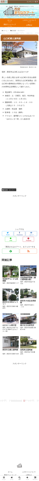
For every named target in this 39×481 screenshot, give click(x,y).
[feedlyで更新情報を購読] (10, 251)
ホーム (10, 472)
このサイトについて (29, 472)
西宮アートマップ (10, 475)
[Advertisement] (19, 211)
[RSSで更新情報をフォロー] (28, 251)
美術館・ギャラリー (10, 190)
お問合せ (29, 475)
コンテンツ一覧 (31, 1)
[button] (35, 298)
